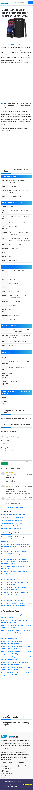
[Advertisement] (16, 81)
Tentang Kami (6, 768)
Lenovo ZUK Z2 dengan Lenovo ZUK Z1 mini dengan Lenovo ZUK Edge (16, 658)
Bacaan (4, 766)
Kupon (3, 778)
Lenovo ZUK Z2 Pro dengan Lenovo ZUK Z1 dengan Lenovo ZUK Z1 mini (15, 663)
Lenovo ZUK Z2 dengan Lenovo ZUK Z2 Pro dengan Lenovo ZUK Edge (15, 669)
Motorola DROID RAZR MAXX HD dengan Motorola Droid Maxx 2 (14, 594)
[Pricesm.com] (5, 3)
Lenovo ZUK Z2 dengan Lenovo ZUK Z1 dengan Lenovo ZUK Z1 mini (14, 642)
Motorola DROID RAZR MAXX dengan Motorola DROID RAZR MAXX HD (13, 599)
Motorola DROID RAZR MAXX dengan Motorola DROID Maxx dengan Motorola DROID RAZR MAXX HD (14, 554)
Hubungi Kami (6, 776)
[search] (30, 2)
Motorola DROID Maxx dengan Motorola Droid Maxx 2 (14, 573)
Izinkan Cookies (28, 784)
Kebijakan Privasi (7, 773)
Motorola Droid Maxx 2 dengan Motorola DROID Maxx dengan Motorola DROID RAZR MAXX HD (15, 546)
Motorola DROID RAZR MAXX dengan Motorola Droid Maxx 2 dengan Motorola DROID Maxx (15, 539)
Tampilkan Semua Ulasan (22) (16, 507)
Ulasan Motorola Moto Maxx (11, 529)
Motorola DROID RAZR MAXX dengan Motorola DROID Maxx (13, 578)
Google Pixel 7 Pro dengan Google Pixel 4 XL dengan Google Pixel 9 (16, 627)
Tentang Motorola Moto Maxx (11, 520)
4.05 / (15, 45)
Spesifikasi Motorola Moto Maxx (12, 517)
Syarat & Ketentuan (5, 770)
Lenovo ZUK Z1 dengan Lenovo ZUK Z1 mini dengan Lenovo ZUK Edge (16, 653)
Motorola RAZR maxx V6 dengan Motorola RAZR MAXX (15, 567)
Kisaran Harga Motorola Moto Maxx (13, 515)
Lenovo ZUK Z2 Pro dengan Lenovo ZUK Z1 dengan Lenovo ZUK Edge (15, 637)
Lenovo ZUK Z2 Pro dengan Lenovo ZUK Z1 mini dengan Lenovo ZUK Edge (15, 632)
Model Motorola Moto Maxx (10, 526)
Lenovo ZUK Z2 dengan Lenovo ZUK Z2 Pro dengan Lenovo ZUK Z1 (15, 648)
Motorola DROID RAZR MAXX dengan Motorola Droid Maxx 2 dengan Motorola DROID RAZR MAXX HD (15, 561)
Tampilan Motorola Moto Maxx (11, 523)
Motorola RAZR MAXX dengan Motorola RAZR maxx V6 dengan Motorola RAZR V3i (16, 604)
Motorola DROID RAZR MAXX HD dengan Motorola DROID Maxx (14, 583)
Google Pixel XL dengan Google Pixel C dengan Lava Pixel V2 (14, 616)
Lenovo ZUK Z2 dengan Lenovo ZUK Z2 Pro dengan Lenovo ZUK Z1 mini (15, 674)
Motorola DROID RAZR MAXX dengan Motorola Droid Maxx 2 (13, 588)
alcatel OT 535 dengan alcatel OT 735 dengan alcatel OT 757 (14, 621)
